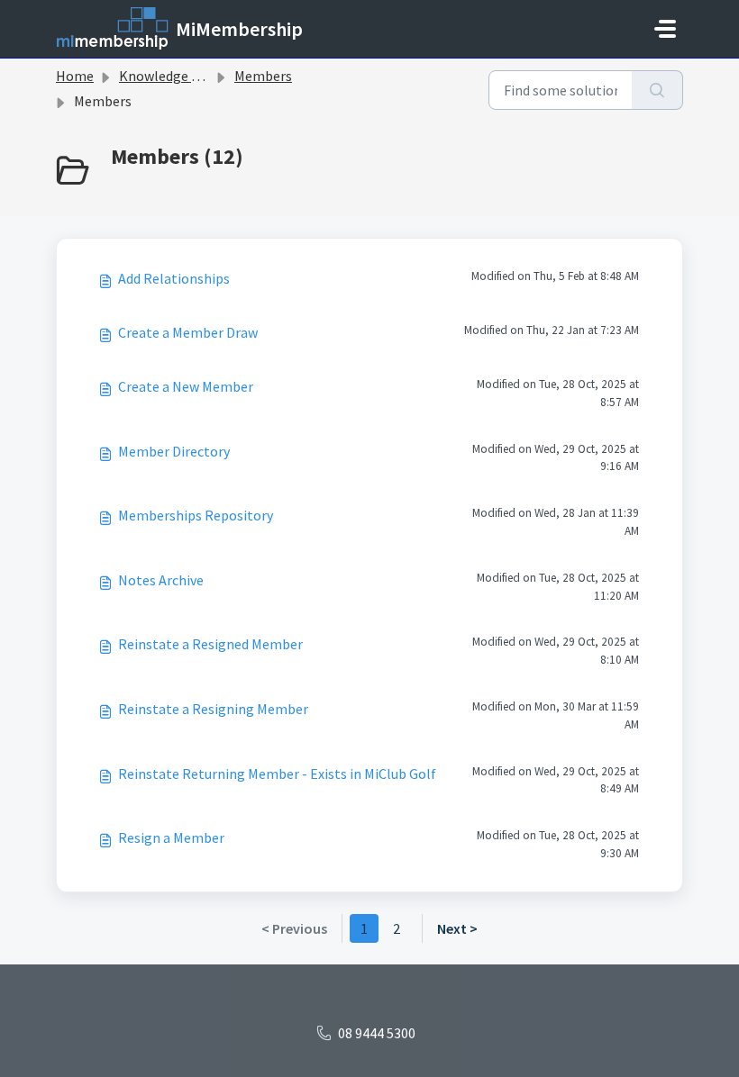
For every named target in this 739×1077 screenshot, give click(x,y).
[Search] (657, 90)
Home (75, 76)
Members (263, 76)
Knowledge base (169, 76)
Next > (457, 928)
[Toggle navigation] (665, 29)
